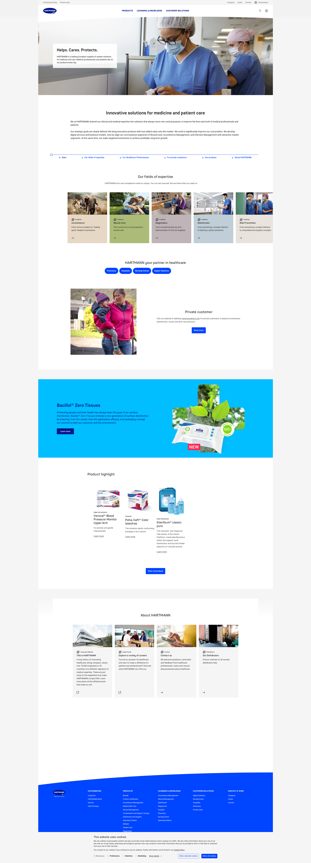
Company (230, 2)
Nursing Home (163, 817)
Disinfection (162, 803)
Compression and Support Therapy (136, 813)
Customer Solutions (177, 11)
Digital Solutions (161, 271)
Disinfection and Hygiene (132, 817)
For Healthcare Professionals (136, 157)
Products (127, 11)
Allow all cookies (209, 856)
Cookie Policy (179, 850)
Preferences (115, 856)
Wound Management (131, 810)
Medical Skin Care (129, 806)
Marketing (142, 856)
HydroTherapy (93, 806)
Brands (125, 795)
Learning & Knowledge (149, 11)
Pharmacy (111, 271)
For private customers (177, 157)
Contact (248, 2)
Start (64, 157)
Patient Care (127, 827)
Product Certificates (130, 799)
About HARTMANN (243, 157)
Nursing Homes (142, 271)
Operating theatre (164, 820)
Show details (154, 856)
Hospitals (125, 271)
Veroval (91, 803)
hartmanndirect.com (191, 318)
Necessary (100, 856)
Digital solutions (199, 795)
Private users (65, 2)
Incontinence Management (133, 803)
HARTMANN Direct (95, 799)
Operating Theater (130, 820)
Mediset (126, 824)
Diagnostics (127, 831)
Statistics (129, 856)
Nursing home (198, 799)
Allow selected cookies (189, 856)
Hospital (161, 810)
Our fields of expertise (94, 157)
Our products (211, 157)
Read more (199, 330)
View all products (155, 571)
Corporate (92, 795)
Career (239, 2)
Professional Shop (50, 2)
